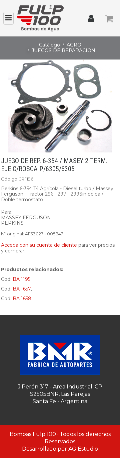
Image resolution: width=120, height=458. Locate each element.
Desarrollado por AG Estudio (60, 449)
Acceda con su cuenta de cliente (39, 245)
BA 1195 (21, 279)
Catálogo (49, 45)
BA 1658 (22, 299)
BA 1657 (22, 289)
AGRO (74, 45)
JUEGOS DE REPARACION (63, 50)
